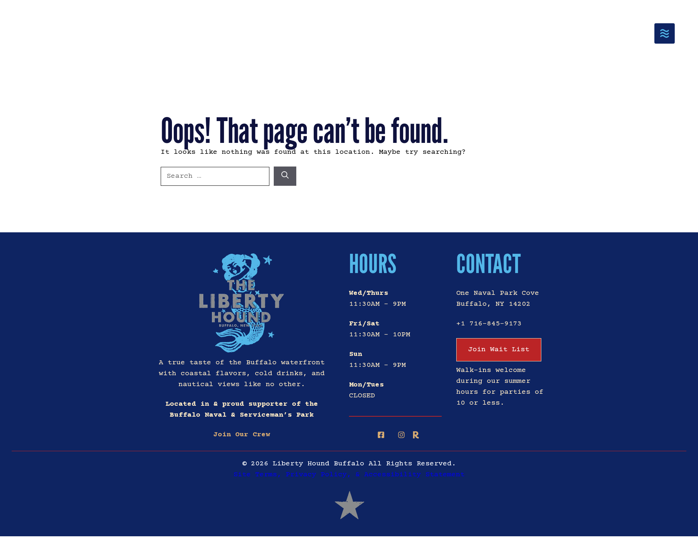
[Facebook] (381, 434)
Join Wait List (498, 349)
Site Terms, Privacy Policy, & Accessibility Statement (349, 474)
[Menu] (664, 33)
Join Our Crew (241, 434)
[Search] (285, 176)
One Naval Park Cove (497, 293)
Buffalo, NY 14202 (493, 304)
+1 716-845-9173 (489, 324)
